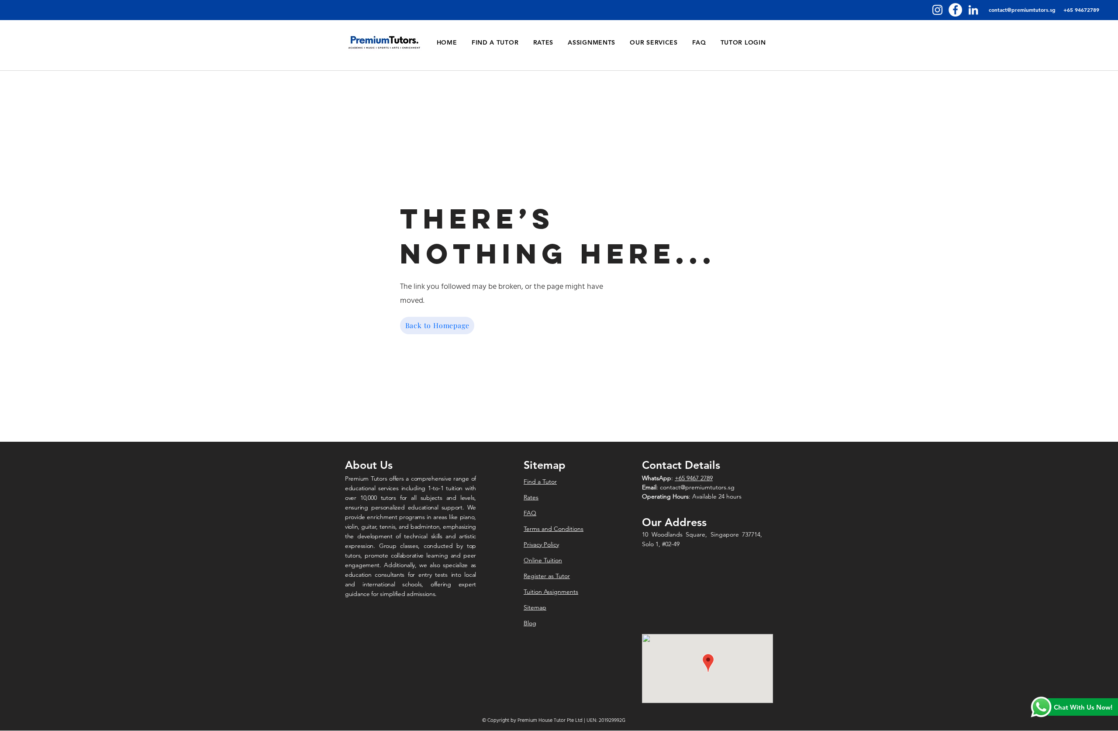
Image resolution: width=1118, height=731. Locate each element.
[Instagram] (937, 10)
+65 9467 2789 (694, 478)
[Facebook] (955, 10)
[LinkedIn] (973, 10)
